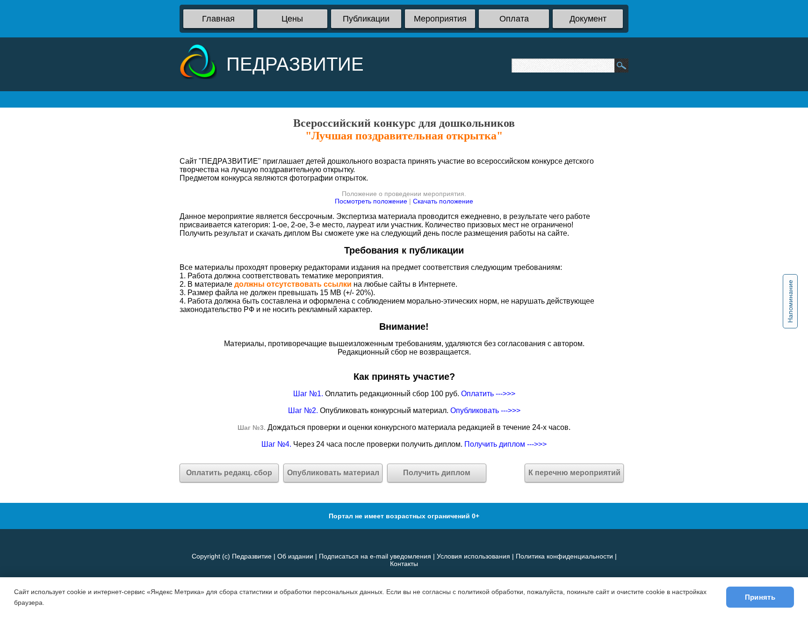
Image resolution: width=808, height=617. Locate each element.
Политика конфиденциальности (564, 556)
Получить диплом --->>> (505, 444)
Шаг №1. (308, 394)
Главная (218, 18)
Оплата (514, 18)
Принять (760, 597)
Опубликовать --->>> (485, 410)
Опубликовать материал (333, 473)
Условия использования (473, 556)
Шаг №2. (303, 410)
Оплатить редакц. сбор (229, 473)
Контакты (404, 563)
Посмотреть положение (371, 201)
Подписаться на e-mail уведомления (375, 556)
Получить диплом (436, 473)
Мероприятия (440, 18)
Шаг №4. (276, 444)
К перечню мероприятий (574, 473)
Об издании (295, 556)
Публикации (366, 18)
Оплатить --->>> (488, 394)
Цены (292, 18)
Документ (588, 18)
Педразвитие (252, 556)
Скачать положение (443, 201)
